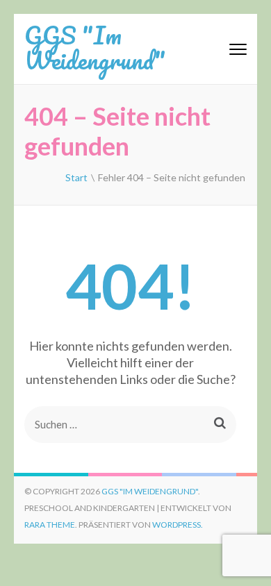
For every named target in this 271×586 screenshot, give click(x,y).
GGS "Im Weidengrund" (94, 47)
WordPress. (177, 524)
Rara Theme (49, 524)
